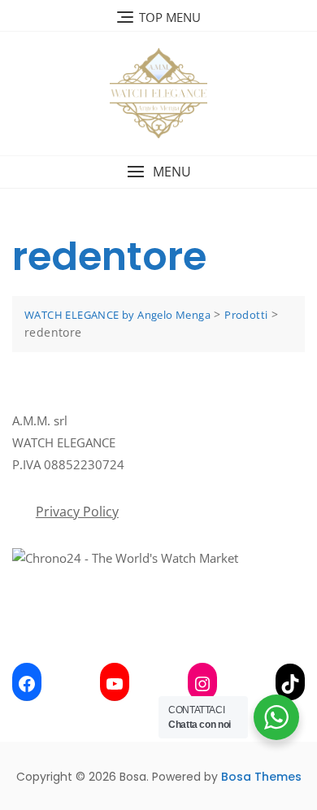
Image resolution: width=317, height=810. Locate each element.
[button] (158, 172)
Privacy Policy (77, 511)
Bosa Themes (261, 777)
